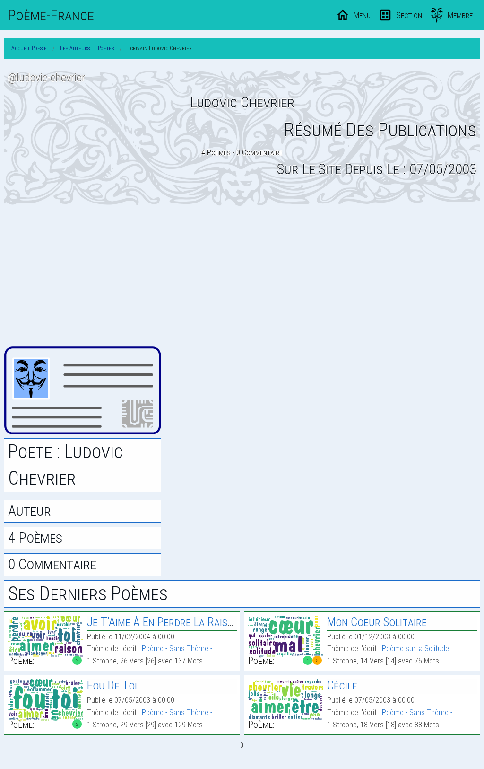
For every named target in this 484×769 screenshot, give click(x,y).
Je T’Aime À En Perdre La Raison (163, 622)
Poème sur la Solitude (415, 648)
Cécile (342, 685)
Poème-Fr (51, 15)
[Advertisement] (242, 276)
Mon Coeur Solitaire (377, 622)
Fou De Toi (112, 685)
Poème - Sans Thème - (177, 648)
